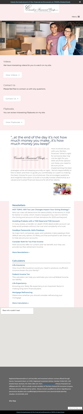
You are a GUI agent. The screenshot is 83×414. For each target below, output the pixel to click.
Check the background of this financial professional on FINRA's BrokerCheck (40, 2)
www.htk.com (49, 384)
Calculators (18, 260)
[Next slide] (80, 40)
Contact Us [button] (11, 99)
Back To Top (74, 408)
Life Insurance (18, 265)
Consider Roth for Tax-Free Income (27, 242)
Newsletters (18, 205)
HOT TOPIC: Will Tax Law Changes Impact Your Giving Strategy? (40, 210)
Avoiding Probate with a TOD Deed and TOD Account (36, 221)
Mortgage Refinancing (22, 292)
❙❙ (44, 52)
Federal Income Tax (21, 274)
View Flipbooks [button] (13, 122)
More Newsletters (21, 252)
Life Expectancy (19, 283)
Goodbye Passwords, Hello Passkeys (28, 230)
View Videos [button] (11, 75)
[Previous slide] (2, 40)
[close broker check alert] (80, 2)
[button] (76, 17)
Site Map (12, 401)
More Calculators (20, 303)
